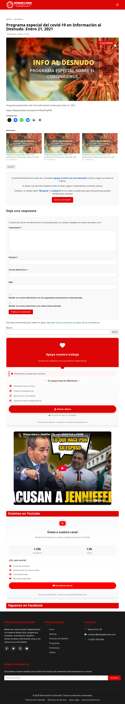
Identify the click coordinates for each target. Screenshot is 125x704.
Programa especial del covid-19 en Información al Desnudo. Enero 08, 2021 (60, 155)
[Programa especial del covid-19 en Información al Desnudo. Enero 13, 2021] (100, 143)
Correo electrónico (18, 269)
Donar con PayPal (62, 199)
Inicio (8, 19)
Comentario (15, 227)
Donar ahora (64, 409)
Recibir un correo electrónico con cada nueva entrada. (35, 306)
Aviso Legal (74, 699)
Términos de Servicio (57, 699)
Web (11, 282)
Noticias (53, 634)
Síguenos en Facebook (25, 605)
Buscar (9, 327)
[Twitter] (13, 648)
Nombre (13, 257)
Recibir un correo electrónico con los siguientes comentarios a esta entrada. (46, 297)
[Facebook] (6, 648)
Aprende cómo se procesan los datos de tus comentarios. (73, 322)
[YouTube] (26, 648)
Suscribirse (114, 678)
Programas (54, 643)
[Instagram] (20, 648)
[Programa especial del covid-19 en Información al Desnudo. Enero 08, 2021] (62, 143)
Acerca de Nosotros (91, 699)
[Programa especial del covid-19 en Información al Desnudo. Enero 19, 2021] (24, 143)
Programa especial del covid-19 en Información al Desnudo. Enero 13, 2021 (98, 155)
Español (11, 167)
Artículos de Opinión (58, 638)
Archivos (18, 19)
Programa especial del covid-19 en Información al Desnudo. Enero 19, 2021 (22, 155)
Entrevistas (54, 647)
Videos (52, 652)
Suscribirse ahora (63, 585)
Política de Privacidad (35, 699)
